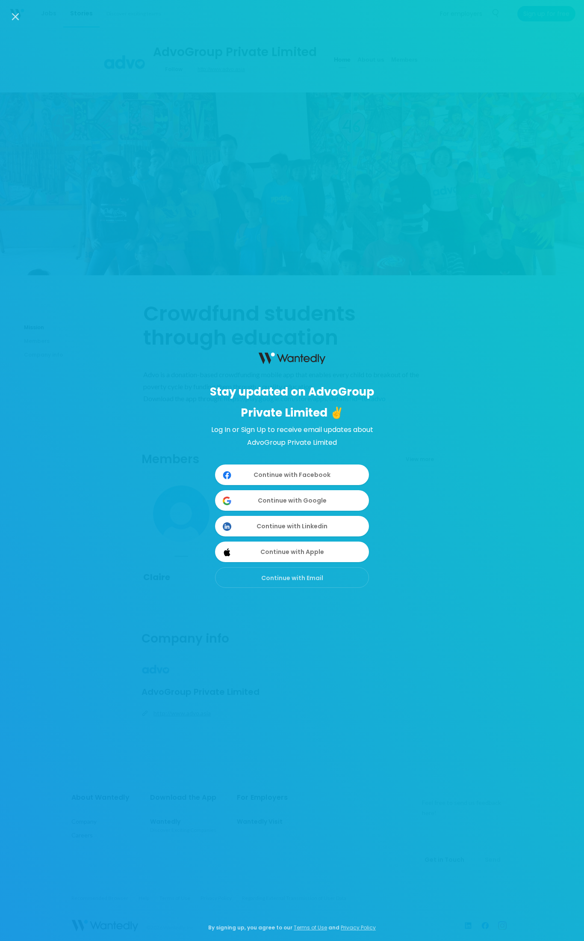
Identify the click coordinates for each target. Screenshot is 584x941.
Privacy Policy (358, 927)
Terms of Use (310, 927)
